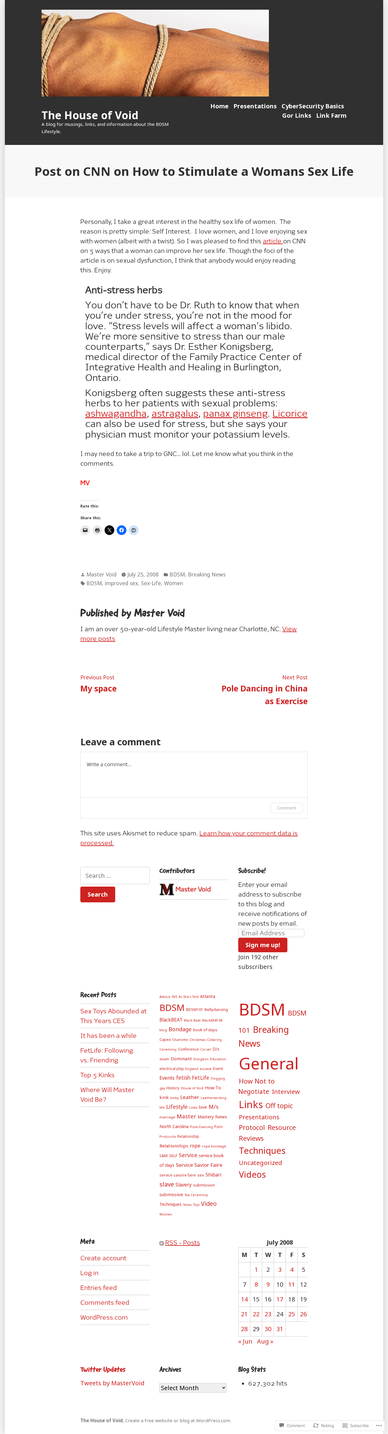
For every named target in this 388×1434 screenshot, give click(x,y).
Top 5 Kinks (97, 1074)
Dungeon (201, 1059)
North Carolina (174, 1126)
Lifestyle (177, 1106)
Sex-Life (151, 583)
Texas (187, 1205)
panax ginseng (235, 413)
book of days (205, 1029)
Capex (165, 1039)
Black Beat (192, 1020)
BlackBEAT (170, 1020)
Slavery (184, 1184)
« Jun (245, 1341)
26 (303, 1314)
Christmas (197, 1040)
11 (291, 1284)
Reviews (251, 1138)
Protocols (167, 1136)
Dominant (181, 1058)
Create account (103, 1258)
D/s (215, 1049)
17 (279, 1299)
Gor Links (296, 115)
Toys (196, 1205)
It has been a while (108, 1035)
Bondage (180, 1029)
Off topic (279, 1105)
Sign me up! (263, 945)
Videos (252, 1174)
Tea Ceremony (196, 1195)
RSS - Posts (182, 1242)
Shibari (213, 1174)
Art (174, 996)
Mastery (206, 1117)
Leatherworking (213, 1098)
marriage (167, 1117)
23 (268, 1314)
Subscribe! (252, 870)
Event (218, 1068)
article (273, 240)
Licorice (290, 413)
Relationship (188, 1136)
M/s (214, 1106)
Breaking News (207, 574)
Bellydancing (216, 1009)
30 (268, 1329)
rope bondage (214, 1146)
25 (291, 1314)
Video (209, 1203)
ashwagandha (116, 413)
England (191, 1069)
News (221, 1117)
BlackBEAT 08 (212, 1020)
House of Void (192, 1088)
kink (164, 1097)
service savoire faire (177, 1175)
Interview (286, 1091)
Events (167, 1078)
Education (218, 1059)
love (203, 1107)
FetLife (200, 1077)
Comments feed (104, 1302)
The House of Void (90, 115)
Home (219, 106)
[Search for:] (115, 875)
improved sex (121, 583)
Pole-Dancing (201, 1126)
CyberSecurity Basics (313, 106)
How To (213, 1088)
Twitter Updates (102, 1369)
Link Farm (331, 115)
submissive (171, 1194)
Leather (189, 1097)
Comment (286, 807)
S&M (163, 1155)
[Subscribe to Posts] (161, 1242)
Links (193, 1107)
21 (244, 1314)
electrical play (171, 1068)
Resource (282, 1127)
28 (244, 1329)
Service (188, 1155)
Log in (89, 1272)
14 (244, 1299)
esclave (206, 1069)
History (172, 1088)
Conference (188, 1049)
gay (162, 1088)
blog (163, 1030)
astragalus (175, 413)
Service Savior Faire (199, 1164)
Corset (205, 1049)
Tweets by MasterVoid (112, 1383)
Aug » (265, 1341)
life (162, 1107)
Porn (218, 1126)
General (269, 1063)
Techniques (170, 1204)
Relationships (173, 1146)
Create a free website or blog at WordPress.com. (178, 1420)
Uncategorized (260, 1162)
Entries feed (98, 1287)
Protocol (252, 1127)
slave (166, 1184)
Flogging (218, 1078)
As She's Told (189, 997)
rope (195, 1146)
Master (186, 1116)
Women (173, 583)
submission (204, 1185)
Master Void (101, 574)
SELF (173, 1155)
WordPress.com (104, 1317)
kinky (174, 1098)
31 (279, 1329)
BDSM (177, 574)
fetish (183, 1077)
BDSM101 (194, 1009)
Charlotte (180, 1039)
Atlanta (207, 996)
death (164, 1059)
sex (200, 1175)
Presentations (255, 106)
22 (256, 1314)
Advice (164, 996)
